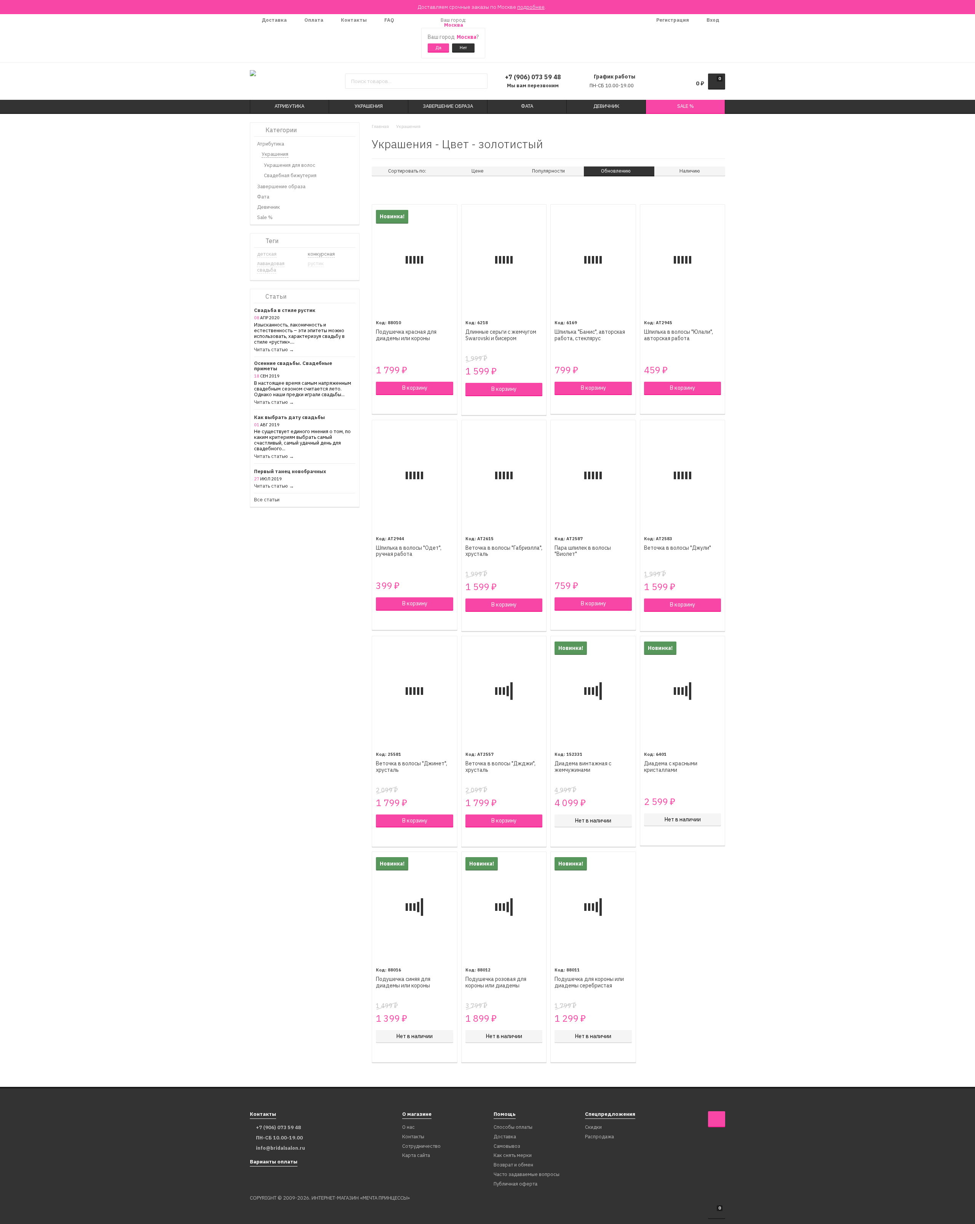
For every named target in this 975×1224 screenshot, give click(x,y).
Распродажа (599, 1137)
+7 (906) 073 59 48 (533, 77)
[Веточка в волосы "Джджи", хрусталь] (504, 691)
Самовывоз (507, 1146)
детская (267, 254)
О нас (408, 1127)
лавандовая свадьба (271, 266)
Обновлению (616, 171)
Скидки (593, 1127)
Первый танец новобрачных (290, 472)
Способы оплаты (513, 1127)
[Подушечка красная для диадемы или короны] (414, 260)
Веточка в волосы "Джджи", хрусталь (500, 766)
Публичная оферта (515, 1184)
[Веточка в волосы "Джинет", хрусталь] (414, 691)
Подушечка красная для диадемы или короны (406, 335)
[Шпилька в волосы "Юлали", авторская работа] (682, 260)
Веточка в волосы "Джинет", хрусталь (411, 766)
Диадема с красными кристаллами (670, 766)
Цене (478, 171)
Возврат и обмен (513, 1165)
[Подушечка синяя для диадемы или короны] (414, 907)
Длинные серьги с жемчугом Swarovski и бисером (500, 335)
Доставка (274, 20)
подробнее (531, 6)
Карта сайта (416, 1155)
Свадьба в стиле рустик (284, 311)
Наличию (689, 171)
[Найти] (479, 81)
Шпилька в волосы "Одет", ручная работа (408, 551)
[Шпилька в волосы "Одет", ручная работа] (414, 475)
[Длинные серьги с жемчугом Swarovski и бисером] (504, 260)
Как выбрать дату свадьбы (289, 418)
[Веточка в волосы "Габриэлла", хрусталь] (504, 475)
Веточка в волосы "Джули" (677, 548)
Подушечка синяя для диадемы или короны (403, 982)
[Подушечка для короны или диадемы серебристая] (593, 907)
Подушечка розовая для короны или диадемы (495, 982)
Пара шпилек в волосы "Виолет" (583, 551)
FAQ (388, 20)
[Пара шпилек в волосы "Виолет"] (593, 475)
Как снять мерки (513, 1155)
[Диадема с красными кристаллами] (682, 691)
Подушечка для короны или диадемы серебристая (589, 982)
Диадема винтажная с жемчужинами (583, 766)
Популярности (548, 171)
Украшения (408, 126)
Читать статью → (274, 350)
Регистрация (672, 20)
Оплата (313, 20)
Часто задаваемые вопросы (526, 1175)
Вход (712, 20)
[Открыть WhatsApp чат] (408, 38)
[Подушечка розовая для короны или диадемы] (504, 907)
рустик (316, 263)
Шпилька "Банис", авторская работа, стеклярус (590, 335)
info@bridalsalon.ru (280, 1148)
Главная (380, 126)
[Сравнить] (380, 404)
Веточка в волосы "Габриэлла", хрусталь (503, 551)
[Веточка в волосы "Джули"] (682, 475)
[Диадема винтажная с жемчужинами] (593, 691)
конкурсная (321, 254)
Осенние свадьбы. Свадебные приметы (293, 366)
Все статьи (267, 500)
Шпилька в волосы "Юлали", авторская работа (678, 335)
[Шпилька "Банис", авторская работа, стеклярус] (593, 260)
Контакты (353, 20)
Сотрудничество (421, 1146)
